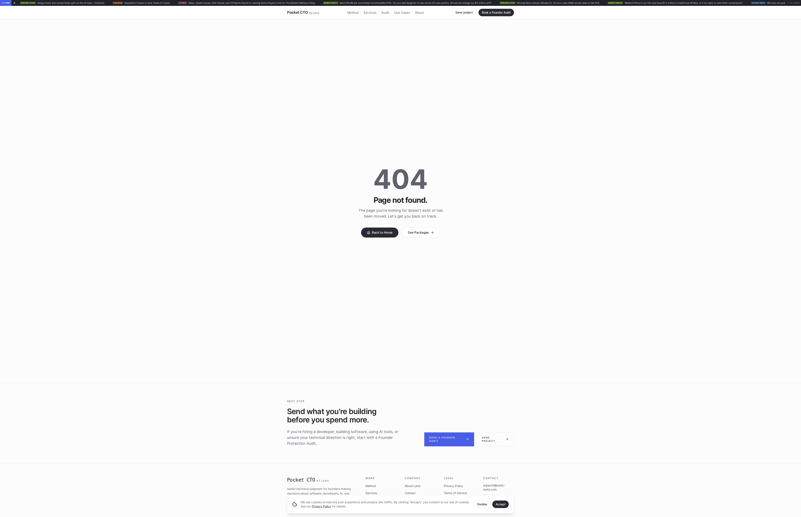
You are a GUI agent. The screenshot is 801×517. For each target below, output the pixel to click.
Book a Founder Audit (496, 12)
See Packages (418, 232)
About (419, 13)
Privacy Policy (321, 506)
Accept (500, 504)
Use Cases (402, 13)
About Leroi (412, 486)
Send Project (488, 439)
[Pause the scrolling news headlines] (14, 3)
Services (370, 13)
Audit (385, 13)
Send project (463, 12)
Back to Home (382, 232)
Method (353, 13)
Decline (482, 504)
